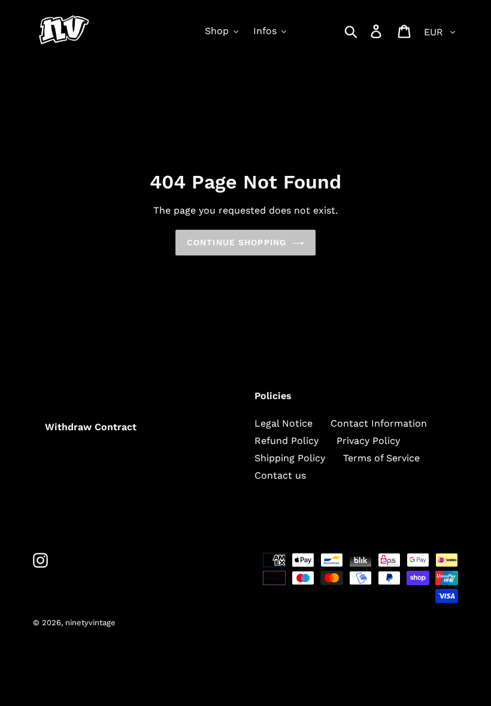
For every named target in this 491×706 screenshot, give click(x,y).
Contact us (280, 475)
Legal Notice (283, 423)
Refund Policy (286, 440)
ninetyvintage (90, 622)
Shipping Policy (289, 458)
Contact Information (379, 423)
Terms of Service (381, 458)
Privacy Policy (368, 440)
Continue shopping (236, 242)
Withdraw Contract (91, 427)
